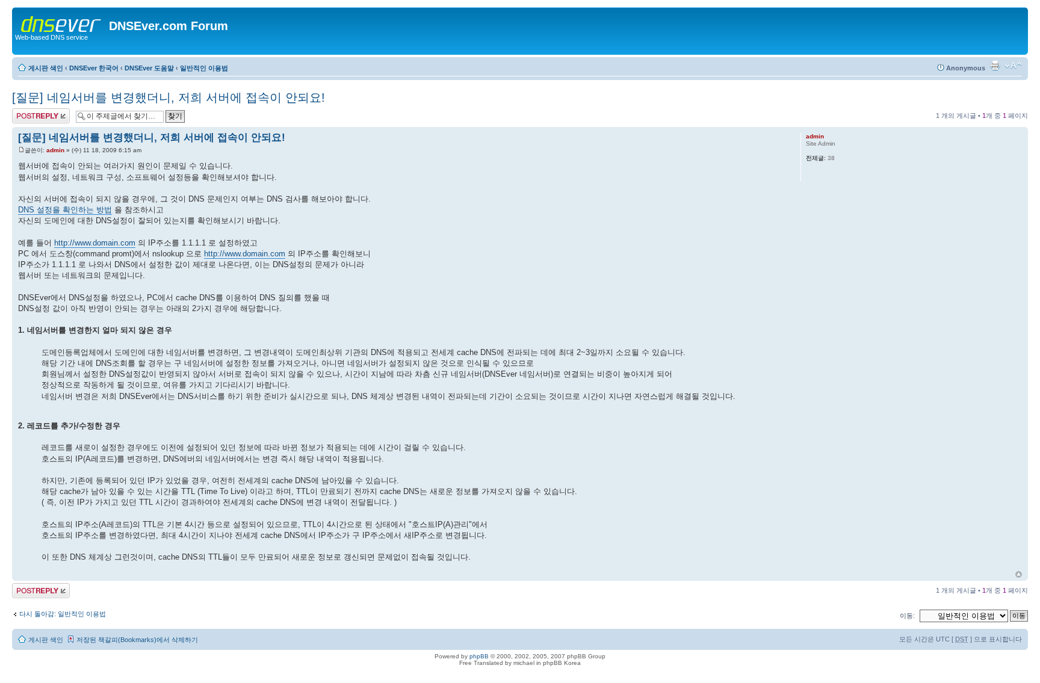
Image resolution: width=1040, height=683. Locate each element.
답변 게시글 (29, 112)
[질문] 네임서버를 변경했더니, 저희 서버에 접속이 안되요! (168, 97)
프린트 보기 (994, 65)
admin (55, 150)
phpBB (479, 656)
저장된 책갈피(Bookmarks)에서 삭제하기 (137, 639)
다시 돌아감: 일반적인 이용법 (62, 613)
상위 (1018, 575)
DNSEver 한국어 (94, 68)
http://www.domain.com (94, 242)
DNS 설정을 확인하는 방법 (65, 209)
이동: (907, 615)
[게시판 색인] (62, 21)
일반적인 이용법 (204, 68)
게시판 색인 (45, 68)
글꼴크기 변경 (1013, 65)
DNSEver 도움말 (149, 68)
